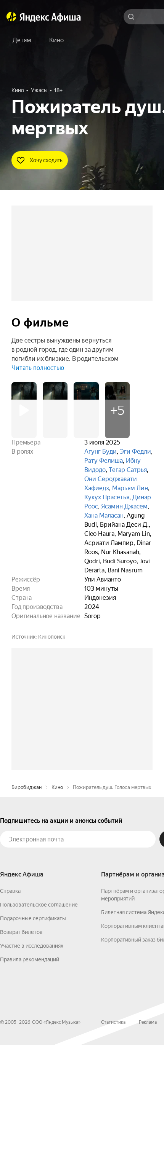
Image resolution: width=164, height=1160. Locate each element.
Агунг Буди (100, 451)
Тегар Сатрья (128, 469)
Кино (57, 902)
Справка (10, 1006)
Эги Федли (135, 451)
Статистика (113, 1137)
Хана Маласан (104, 515)
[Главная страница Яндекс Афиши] (11, 17)
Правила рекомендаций (29, 1075)
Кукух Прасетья (106, 497)
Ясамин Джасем (124, 506)
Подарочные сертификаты (33, 1034)
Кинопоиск (51, 637)
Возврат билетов (21, 1047)
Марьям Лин (130, 488)
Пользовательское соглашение (39, 1020)
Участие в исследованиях (31, 1061)
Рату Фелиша (103, 460)
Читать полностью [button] (37, 367)
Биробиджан (26, 902)
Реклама (148, 1137)
